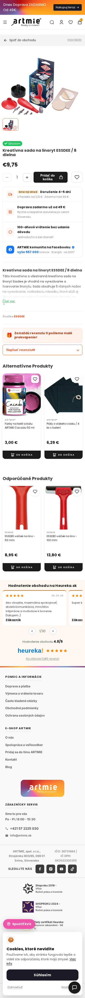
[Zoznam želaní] (70, 22)
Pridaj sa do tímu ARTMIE (23, 752)
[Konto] (61, 22)
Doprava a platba (17, 686)
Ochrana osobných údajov (25, 715)
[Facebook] (40, 869)
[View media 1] (10, 124)
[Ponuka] (5, 22)
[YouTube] (61, 869)
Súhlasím (42, 975)
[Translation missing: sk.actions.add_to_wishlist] (35, 379)
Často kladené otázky (21, 701)
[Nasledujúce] (52, 631)
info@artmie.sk (21, 835)
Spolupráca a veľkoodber (24, 745)
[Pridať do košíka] (22, 455)
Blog (8, 767)
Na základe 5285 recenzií (42, 659)
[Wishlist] (76, 177)
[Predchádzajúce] (32, 631)
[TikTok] (72, 869)
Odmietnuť (15, 987)
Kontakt (11, 759)
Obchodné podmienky (21, 708)
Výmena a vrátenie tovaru (24, 693)
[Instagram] (50, 869)
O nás (9, 737)
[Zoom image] (40, 91)
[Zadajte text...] (52, 22)
